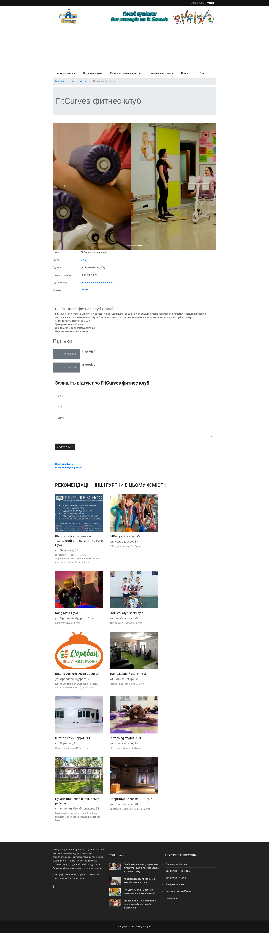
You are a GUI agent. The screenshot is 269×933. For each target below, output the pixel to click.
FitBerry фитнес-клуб (125, 536)
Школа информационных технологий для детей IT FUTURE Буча (79, 540)
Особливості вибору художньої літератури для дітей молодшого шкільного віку (142, 868)
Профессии (172, 898)
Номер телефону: (62, 275)
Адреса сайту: (60, 282)
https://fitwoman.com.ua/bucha (97, 282)
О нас (202, 73)
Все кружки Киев (175, 884)
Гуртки (82, 81)
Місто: (56, 260)
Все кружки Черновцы (178, 870)
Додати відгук (65, 446)
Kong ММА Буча (66, 613)
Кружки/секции (92, 73)
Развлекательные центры (125, 73)
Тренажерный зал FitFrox (128, 674)
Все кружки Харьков (177, 864)
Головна (59, 81)
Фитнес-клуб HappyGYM (72, 738)
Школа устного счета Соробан (77, 674)
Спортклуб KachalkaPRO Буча (131, 799)
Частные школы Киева (178, 891)
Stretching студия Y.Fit (125, 738)
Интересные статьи (161, 73)
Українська (197, 2)
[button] (65, 186)
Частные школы (65, 73)
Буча (71, 81)
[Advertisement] (134, 47)
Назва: (56, 252)
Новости (186, 73)
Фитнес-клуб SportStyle (126, 613)
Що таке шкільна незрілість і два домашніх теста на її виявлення (140, 904)
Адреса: (57, 267)
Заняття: (57, 290)
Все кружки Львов (176, 877)
